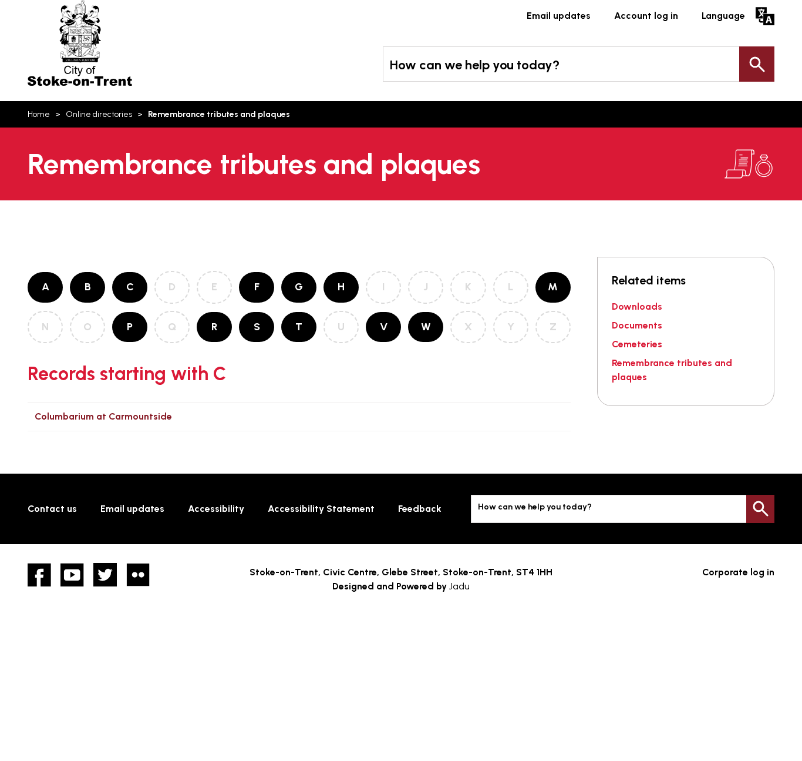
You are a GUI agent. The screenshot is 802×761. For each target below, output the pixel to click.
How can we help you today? (475, 65)
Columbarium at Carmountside (103, 416)
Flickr (138, 574)
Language (723, 15)
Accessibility (216, 508)
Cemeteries (637, 344)
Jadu (459, 586)
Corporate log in (738, 572)
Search (756, 64)
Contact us (52, 508)
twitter (105, 574)
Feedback (420, 508)
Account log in (646, 15)
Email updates (559, 15)
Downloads (637, 306)
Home (39, 114)
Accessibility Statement (321, 508)
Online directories (99, 114)
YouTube (72, 574)
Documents (637, 325)
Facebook (39, 574)
